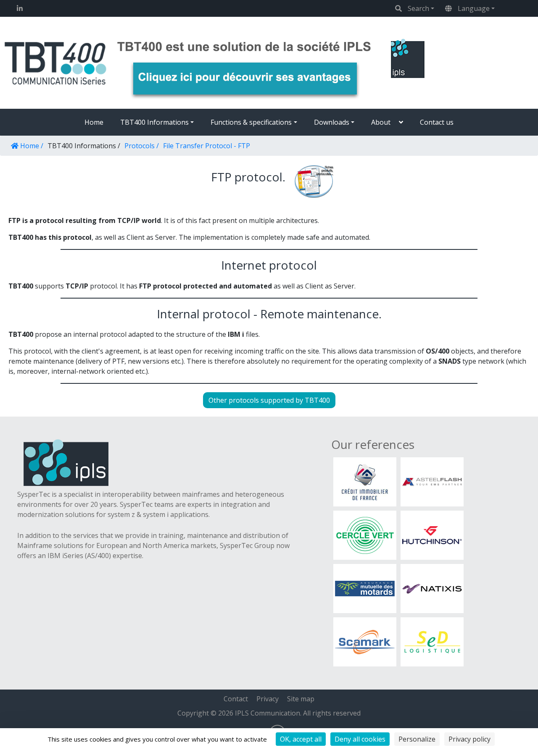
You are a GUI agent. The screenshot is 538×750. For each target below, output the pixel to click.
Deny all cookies (360, 739)
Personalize (416, 739)
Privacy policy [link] (469, 739)
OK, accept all (301, 739)
